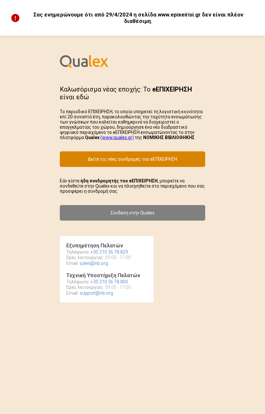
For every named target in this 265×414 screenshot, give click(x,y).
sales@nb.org (94, 263)
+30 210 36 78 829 (109, 252)
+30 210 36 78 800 (109, 281)
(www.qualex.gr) (117, 137)
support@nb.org (96, 293)
